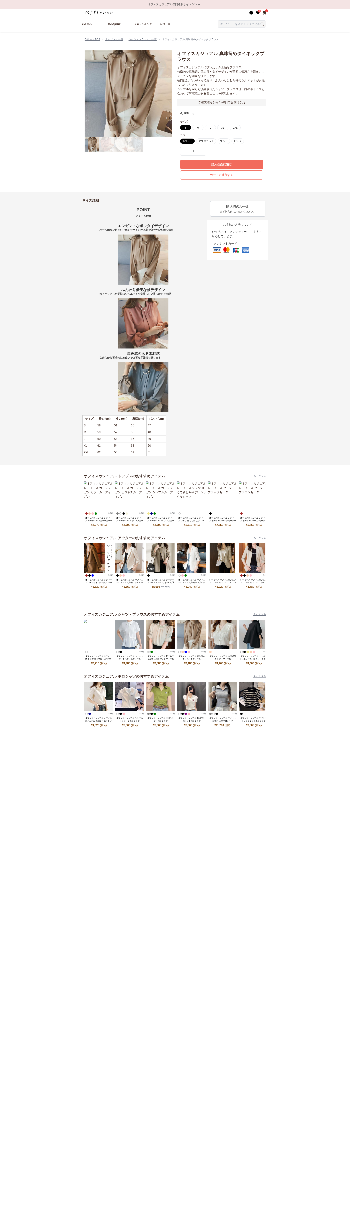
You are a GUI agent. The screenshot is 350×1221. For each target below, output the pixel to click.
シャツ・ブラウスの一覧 (143, 39)
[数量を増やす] (201, 151)
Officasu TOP (92, 39)
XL (222, 127)
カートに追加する (221, 174)
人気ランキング (143, 24)
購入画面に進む (221, 164)
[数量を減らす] (185, 151)
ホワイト (187, 141)
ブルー (224, 141)
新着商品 (87, 24)
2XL (235, 127)
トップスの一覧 (114, 39)
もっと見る (259, 475)
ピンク (238, 141)
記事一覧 (165, 24)
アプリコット (206, 141)
